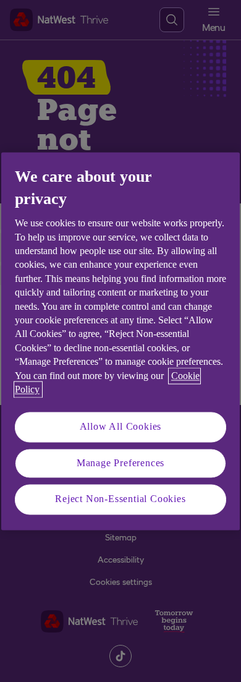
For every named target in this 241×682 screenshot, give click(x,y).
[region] (120, 341)
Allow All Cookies (121, 427)
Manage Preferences (120, 463)
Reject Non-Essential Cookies (120, 499)
